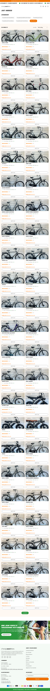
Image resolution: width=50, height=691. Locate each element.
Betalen (27, 660)
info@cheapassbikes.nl (6, 682)
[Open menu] (48, 6)
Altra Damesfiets (6, 308)
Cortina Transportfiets (7, 139)
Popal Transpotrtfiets (31, 260)
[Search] (41, 6)
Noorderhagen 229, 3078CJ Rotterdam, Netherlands (12, 669)
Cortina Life (4, 66)
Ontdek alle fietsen (30, 650)
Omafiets (4, 284)
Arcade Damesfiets (6, 187)
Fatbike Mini (28, 405)
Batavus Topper (5, 381)
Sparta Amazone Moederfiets (32, 478)
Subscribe (37, 679)
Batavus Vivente (29, 308)
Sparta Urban (5, 574)
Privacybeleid (28, 665)
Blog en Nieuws (29, 654)
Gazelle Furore (5, 478)
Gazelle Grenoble (6, 236)
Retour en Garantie (30, 662)
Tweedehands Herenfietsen (8, 20)
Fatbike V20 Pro (29, 429)
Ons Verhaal (28, 652)
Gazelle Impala (29, 66)
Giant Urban (29, 91)
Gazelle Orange (29, 236)
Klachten (28, 664)
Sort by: (34, 27)
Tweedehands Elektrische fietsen (24, 17)
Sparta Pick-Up (29, 187)
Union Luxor (28, 163)
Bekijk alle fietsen (6, 634)
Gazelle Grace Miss (30, 42)
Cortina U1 (4, 163)
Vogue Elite (28, 550)
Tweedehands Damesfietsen (8, 17)
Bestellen (28, 658)
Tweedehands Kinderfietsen (22, 20)
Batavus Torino (5, 91)
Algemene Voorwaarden (31, 667)
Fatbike (3, 429)
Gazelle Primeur (29, 526)
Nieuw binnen (33, 20)
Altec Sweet (4, 526)
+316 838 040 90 (4, 679)
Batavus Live (5, 260)
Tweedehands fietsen (37, 17)
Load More (25, 613)
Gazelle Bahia (5, 42)
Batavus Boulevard (6, 357)
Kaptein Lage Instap (30, 139)
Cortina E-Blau (5, 405)
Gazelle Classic (29, 284)
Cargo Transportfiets (7, 115)
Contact (27, 656)
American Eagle (29, 502)
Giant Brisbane (29, 381)
